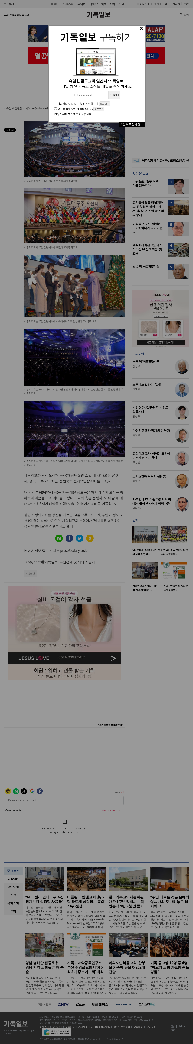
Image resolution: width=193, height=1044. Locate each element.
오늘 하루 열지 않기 (131, 124)
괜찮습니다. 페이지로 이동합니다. (73, 114)
